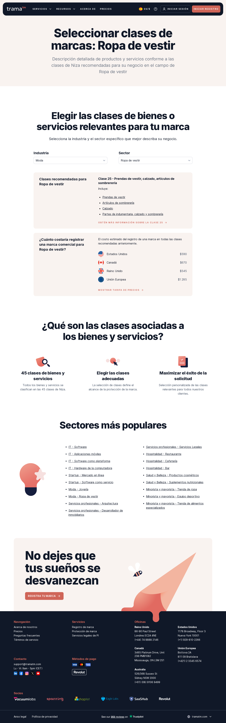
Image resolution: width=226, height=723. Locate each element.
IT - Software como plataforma (89, 461)
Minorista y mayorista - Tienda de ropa (171, 489)
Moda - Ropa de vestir (83, 496)
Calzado (107, 208)
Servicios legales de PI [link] (85, 635)
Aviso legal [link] (20, 716)
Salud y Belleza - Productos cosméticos (172, 475)
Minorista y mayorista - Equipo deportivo (173, 496)
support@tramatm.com (27, 664)
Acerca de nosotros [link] (25, 626)
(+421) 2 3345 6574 (189, 660)
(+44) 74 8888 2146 (146, 639)
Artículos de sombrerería (118, 203)
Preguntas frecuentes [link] (27, 635)
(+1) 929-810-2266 (189, 639)
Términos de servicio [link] (26, 639)
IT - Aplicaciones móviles (85, 454)
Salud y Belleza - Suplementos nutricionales (174, 482)
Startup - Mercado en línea (86, 475)
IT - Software (78, 447)
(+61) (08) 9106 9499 (147, 682)
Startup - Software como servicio (91, 482)
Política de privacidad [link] (45, 716)
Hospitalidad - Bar (158, 468)
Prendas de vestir (113, 197)
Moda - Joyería (78, 489)
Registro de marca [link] (83, 626)
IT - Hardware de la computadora (90, 468)
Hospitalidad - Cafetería (161, 461)
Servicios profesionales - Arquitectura (93, 503)
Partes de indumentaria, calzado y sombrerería (132, 214)
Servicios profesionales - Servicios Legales (174, 447)
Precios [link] (18, 631)
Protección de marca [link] (84, 631)
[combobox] (70, 160)
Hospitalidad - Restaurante (163, 454)
